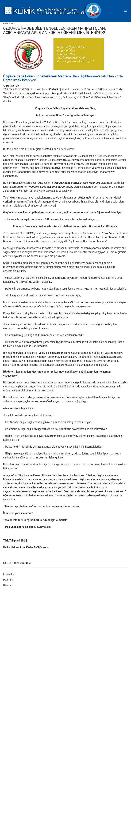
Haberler (7, 585)
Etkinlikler (8, 574)
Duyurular (8, 579)
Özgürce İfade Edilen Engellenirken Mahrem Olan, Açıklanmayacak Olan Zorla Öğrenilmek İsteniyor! (63, 78)
